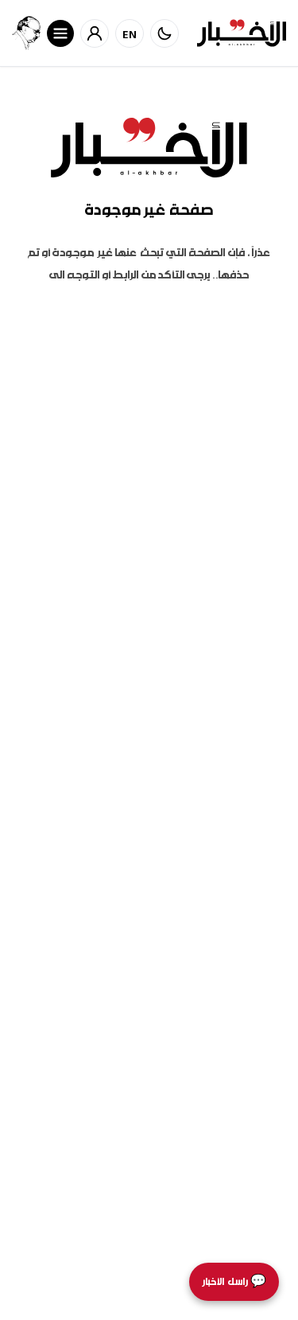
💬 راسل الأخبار (234, 1281)
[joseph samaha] (26, 33)
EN (129, 33)
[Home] (241, 33)
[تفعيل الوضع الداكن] (164, 33)
